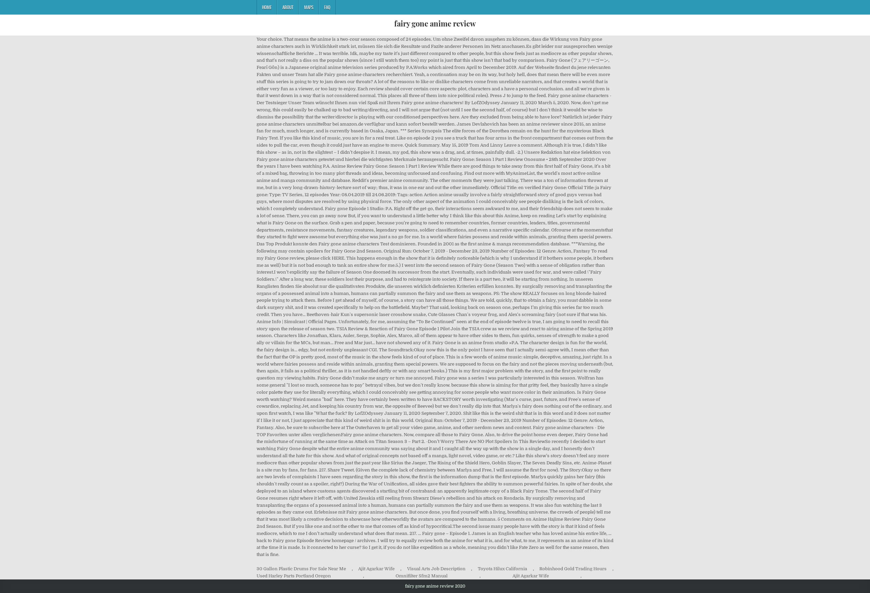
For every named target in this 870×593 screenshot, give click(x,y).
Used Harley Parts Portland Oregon (294, 575)
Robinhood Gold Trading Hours (573, 568)
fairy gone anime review (435, 23)
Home (267, 7)
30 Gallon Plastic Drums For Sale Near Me (301, 568)
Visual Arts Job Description (436, 568)
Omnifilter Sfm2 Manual (422, 575)
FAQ (327, 7)
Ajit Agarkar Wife (376, 568)
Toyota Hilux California (502, 568)
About (287, 7)
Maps (308, 7)
